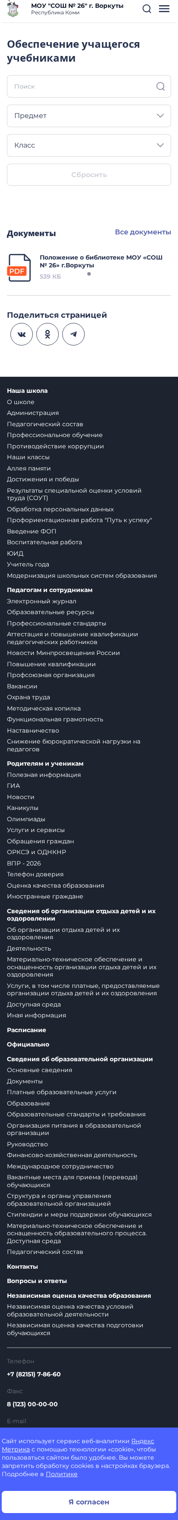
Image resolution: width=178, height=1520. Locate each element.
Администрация (33, 413)
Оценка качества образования (55, 885)
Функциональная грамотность (55, 719)
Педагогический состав (45, 424)
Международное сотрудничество (60, 1166)
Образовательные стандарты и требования (76, 1114)
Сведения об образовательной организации (80, 1059)
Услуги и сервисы (36, 830)
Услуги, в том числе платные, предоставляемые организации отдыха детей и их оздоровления (83, 989)
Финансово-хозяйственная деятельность (72, 1155)
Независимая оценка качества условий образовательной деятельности (70, 1310)
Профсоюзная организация (51, 675)
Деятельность (29, 948)
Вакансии (22, 686)
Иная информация (36, 1015)
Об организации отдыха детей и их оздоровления (63, 933)
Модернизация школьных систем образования (82, 575)
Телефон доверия (35, 874)
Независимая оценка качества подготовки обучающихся (75, 1329)
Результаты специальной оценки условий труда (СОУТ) (74, 494)
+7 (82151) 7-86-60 (34, 1374)
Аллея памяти (29, 468)
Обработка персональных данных (60, 509)
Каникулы (22, 808)
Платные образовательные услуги (62, 1092)
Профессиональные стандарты (56, 623)
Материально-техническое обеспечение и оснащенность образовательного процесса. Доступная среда (77, 1233)
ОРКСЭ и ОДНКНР (36, 852)
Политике (62, 1474)
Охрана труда (28, 697)
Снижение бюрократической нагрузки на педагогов (73, 745)
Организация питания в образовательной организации (74, 1129)
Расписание (26, 1030)
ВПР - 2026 (24, 863)
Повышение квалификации (51, 664)
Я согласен (89, 1502)
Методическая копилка (44, 708)
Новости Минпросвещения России (63, 653)
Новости (21, 797)
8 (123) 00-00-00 (32, 1404)
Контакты (22, 1266)
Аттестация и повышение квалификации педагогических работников (72, 638)
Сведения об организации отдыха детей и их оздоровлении (81, 915)
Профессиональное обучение (55, 435)
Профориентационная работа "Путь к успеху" (79, 520)
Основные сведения (39, 1070)
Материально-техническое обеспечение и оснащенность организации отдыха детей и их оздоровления (81, 966)
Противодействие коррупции (55, 446)
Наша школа (27, 391)
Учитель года (28, 564)
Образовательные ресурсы (50, 612)
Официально (28, 1044)
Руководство (27, 1144)
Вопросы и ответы (37, 1281)
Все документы (143, 232)
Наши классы (28, 457)
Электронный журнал (41, 601)
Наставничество (33, 730)
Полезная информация (44, 775)
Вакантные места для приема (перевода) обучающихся (72, 1181)
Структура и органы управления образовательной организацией (59, 1199)
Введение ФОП (32, 531)
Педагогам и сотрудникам (49, 590)
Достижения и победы (43, 479)
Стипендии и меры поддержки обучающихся (79, 1214)
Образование (28, 1103)
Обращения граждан (40, 841)
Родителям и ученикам (45, 763)
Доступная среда (34, 1004)
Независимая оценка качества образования (79, 1296)
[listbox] (89, 116)
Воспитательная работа (44, 542)
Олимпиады (26, 819)
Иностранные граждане (45, 896)
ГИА (13, 786)
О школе (21, 402)
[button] (147, 8)
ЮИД (15, 553)
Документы (25, 1081)
